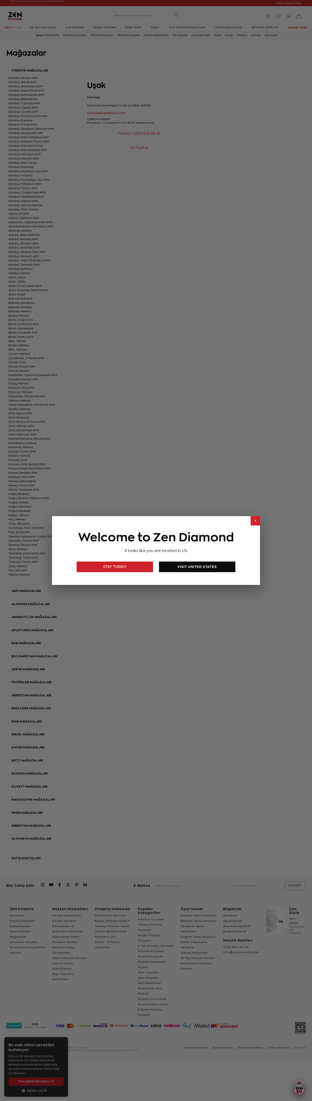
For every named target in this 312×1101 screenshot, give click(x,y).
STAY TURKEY (115, 567)
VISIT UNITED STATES (197, 567)
